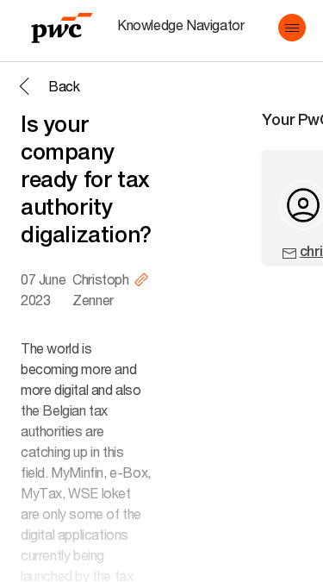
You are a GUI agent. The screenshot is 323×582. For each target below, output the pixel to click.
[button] (292, 27)
